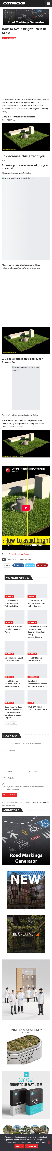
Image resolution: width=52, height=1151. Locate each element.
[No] (49, 1142)
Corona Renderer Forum (19, 554)
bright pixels (12, 559)
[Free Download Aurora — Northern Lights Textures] (37, 591)
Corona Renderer (9, 38)
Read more (31, 1146)
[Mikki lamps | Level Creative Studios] (14, 648)
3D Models (9, 597)
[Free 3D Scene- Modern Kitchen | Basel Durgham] (14, 671)
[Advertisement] (26, 69)
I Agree (19, 1146)
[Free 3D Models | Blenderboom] (37, 648)
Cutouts (8, 622)
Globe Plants (33, 677)
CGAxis (30, 703)
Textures (31, 597)
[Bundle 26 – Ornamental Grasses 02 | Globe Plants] (37, 671)
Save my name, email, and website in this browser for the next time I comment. (25, 788)
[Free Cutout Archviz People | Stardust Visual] (14, 617)
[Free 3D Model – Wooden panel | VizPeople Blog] (14, 591)
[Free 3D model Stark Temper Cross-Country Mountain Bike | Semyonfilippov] (37, 617)
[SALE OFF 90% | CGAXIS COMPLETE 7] (37, 697)
